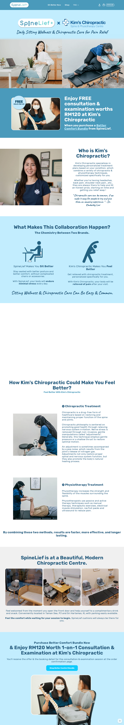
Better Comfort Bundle (85, 127)
